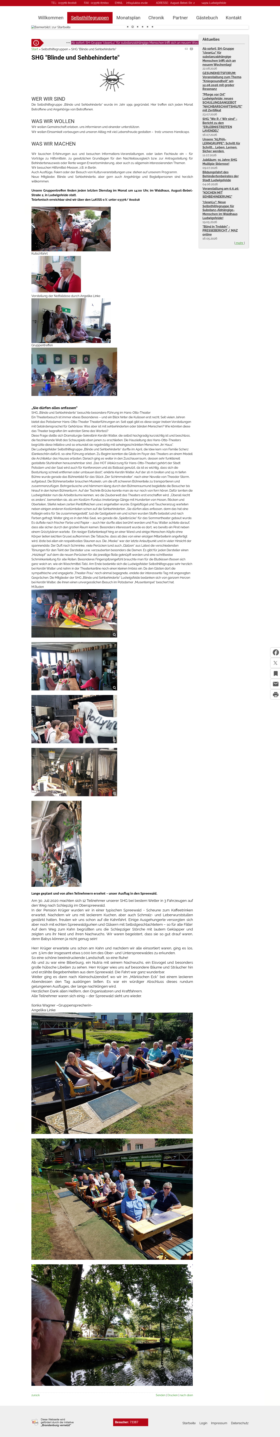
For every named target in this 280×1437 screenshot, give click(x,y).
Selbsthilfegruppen (90, 17)
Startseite (189, 1423)
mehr (239, 243)
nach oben (186, 1395)
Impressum (219, 1423)
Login (203, 1423)
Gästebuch (207, 17)
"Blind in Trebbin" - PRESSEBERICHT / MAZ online (220, 230)
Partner (180, 17)
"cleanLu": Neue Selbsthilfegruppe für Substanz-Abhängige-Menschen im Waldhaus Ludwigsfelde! (220, 210)
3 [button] (137, 27)
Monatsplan (128, 17)
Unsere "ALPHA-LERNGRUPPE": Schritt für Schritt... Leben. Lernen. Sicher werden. (221, 145)
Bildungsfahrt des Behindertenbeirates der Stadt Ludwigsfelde (220, 176)
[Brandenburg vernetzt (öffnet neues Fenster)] (52, 1425)
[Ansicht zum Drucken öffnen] (191, 49)
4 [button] (142, 27)
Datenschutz (240, 1423)
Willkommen (50, 17)
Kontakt (234, 17)
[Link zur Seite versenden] (186, 49)
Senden (160, 1395)
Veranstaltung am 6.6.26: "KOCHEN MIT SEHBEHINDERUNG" (220, 192)
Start (34, 49)
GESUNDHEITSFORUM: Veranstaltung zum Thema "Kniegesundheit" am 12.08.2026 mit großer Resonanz (221, 81)
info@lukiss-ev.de (137, 2)
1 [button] (128, 27)
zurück (35, 1395)
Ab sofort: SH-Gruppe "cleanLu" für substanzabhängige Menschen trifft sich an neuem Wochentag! (90, 43)
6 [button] (152, 27)
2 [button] (132, 27)
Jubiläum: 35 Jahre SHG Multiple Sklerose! (219, 162)
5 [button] (147, 27)
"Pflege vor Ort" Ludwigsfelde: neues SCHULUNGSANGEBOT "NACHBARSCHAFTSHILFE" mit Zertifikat (222, 102)
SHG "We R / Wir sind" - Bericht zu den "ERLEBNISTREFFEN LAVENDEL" (219, 125)
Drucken (172, 1395)
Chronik (156, 17)
